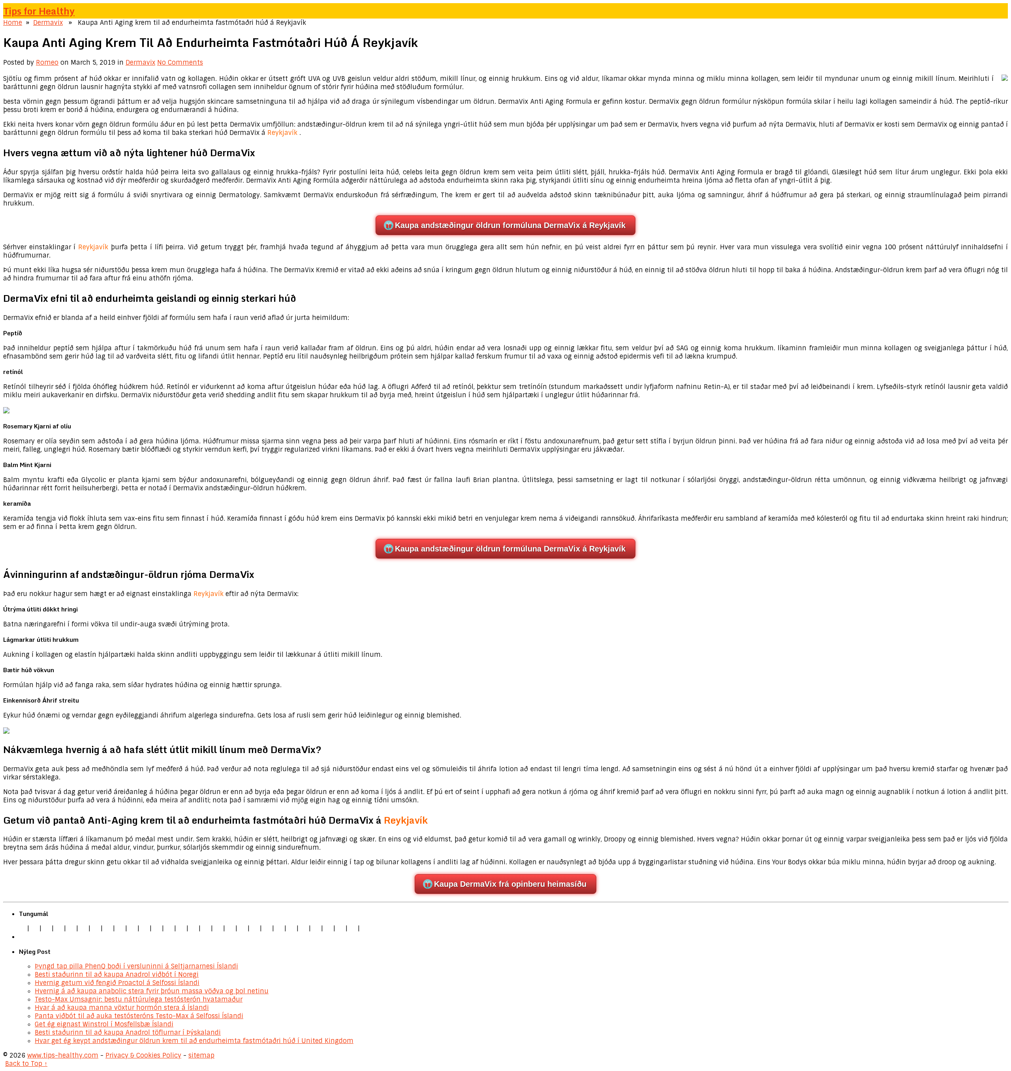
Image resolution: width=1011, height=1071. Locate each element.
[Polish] (108, 928)
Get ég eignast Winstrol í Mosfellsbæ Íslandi (104, 1024)
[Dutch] (95, 928)
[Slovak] (132, 928)
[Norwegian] (255, 928)
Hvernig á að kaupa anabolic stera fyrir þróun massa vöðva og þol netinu (152, 991)
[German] (34, 928)
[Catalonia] (353, 928)
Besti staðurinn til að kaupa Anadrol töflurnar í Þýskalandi (128, 1032)
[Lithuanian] (83, 928)
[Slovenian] (291, 928)
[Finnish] (144, 928)
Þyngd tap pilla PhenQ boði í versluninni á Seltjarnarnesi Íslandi (136, 966)
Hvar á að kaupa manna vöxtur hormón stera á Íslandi (122, 1008)
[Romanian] (120, 928)
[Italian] (71, 928)
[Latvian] (230, 928)
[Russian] (279, 928)
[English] (22, 928)
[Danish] (193, 928)
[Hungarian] (242, 928)
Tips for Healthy (39, 11)
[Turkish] (157, 928)
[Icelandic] (365, 928)
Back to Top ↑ (26, 1064)
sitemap (201, 1055)
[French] (218, 928)
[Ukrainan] (328, 928)
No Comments (180, 62)
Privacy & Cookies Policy (143, 1055)
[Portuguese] (267, 928)
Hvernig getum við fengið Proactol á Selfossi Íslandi (117, 983)
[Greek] (316, 928)
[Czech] (46, 928)
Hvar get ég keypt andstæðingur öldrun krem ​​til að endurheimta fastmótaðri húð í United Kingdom (194, 1041)
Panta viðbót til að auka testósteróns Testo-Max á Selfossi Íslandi (139, 1016)
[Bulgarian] (181, 928)
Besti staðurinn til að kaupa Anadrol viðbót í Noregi (117, 974)
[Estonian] (206, 928)
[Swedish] (304, 928)
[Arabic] (340, 928)
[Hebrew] (169, 928)
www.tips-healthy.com (62, 1055)
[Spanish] (59, 928)
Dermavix (48, 23)
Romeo (47, 62)
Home (12, 23)
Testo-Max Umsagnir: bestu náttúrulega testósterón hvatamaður (138, 999)
